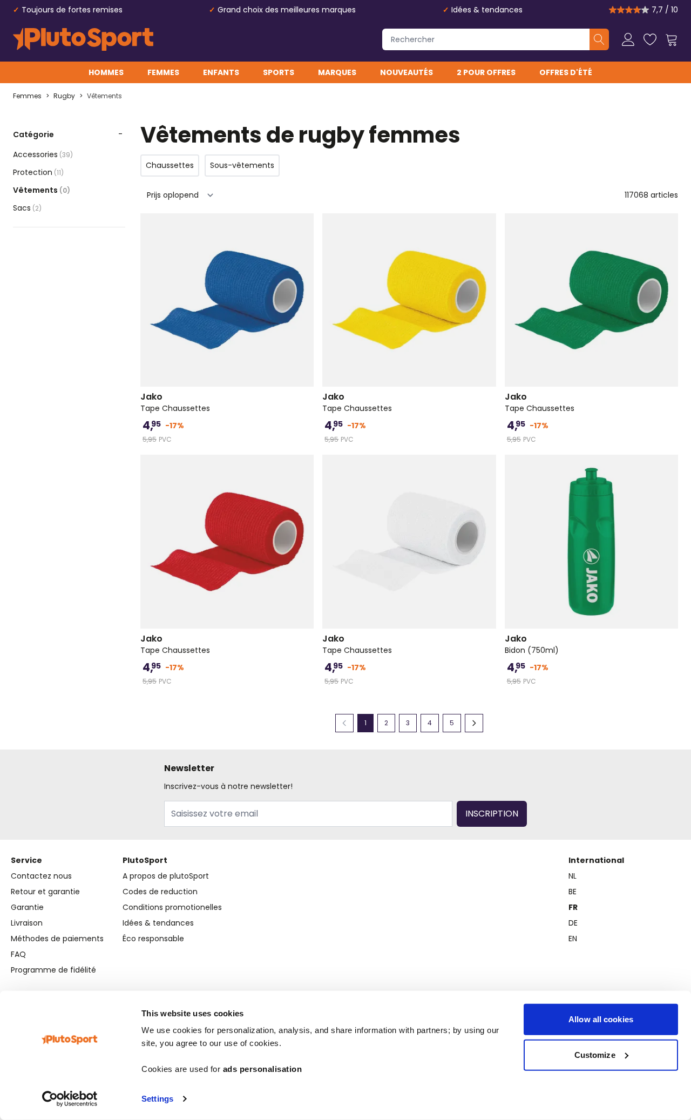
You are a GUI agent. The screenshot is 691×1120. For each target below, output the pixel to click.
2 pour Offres (486, 72)
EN (572, 938)
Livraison (27, 922)
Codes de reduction (160, 891)
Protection (38, 172)
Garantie (27, 907)
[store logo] (83, 39)
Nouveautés (406, 72)
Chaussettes (170, 165)
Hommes (106, 72)
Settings (157, 1098)
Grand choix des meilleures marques (287, 9)
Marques (337, 72)
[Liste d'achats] (649, 39)
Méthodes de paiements (57, 938)
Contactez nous (41, 876)
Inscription (491, 813)
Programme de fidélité (53, 969)
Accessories (43, 154)
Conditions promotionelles (172, 907)
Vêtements (104, 96)
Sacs (27, 208)
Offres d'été (565, 72)
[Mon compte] (628, 39)
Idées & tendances (487, 9)
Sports (278, 72)
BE (572, 891)
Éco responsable (153, 938)
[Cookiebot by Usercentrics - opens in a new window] (70, 1099)
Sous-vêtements (242, 165)
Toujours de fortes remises (72, 9)
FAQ (18, 954)
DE (573, 922)
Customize (594, 1054)
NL (572, 876)
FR (573, 907)
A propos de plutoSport (166, 876)
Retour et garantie (45, 891)
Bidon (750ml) (532, 644)
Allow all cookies (600, 1019)
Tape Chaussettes (175, 402)
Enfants (221, 72)
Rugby (64, 96)
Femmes (163, 72)
